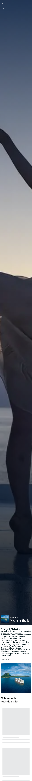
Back (4, 8)
